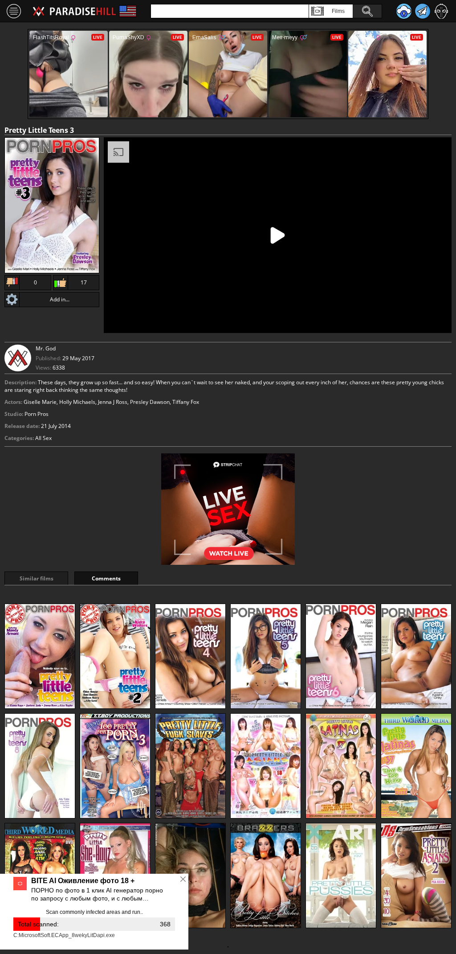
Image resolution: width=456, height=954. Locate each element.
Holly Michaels (77, 402)
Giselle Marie (40, 402)
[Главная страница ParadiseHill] (74, 11)
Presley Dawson (150, 402)
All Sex (43, 438)
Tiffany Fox (185, 402)
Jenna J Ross (112, 402)
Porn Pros (36, 414)
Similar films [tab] (36, 578)
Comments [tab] (106, 578)
